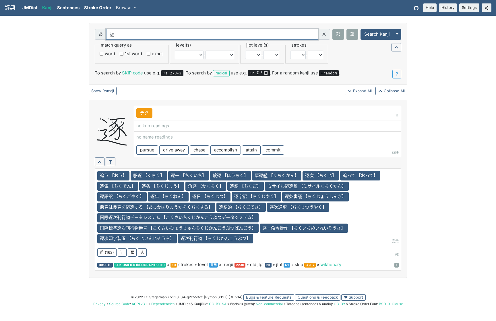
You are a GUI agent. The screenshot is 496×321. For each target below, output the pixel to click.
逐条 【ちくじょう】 (162, 186)
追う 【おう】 (113, 175)
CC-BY (339, 304)
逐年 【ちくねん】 (168, 196)
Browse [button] (124, 7)
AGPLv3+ (139, 304)
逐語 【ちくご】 (245, 186)
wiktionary (330, 264)
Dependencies (163, 304)
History (447, 7)
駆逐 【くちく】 (148, 175)
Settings (469, 7)
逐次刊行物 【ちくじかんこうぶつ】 (216, 238)
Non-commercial (269, 304)
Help (430, 7)
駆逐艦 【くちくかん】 (277, 175)
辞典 (10, 7)
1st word (133, 53)
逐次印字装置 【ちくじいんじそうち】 (137, 238)
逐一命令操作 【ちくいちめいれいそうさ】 (303, 228)
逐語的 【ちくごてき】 (241, 207)
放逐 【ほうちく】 (230, 175)
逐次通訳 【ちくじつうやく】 (298, 207)
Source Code (119, 304)
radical (221, 73)
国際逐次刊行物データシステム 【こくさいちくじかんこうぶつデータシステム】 (178, 217)
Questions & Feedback (318, 297)
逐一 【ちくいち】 (188, 175)
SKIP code (132, 73)
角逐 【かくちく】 (206, 186)
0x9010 (105, 265)
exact (157, 53)
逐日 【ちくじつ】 (210, 196)
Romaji (108, 91)
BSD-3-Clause (391, 304)
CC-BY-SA (217, 304)
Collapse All (394, 91)
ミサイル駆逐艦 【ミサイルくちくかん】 (307, 186)
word (110, 53)
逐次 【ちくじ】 (320, 175)
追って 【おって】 (360, 175)
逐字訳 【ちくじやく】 (256, 196)
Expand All (362, 91)
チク (144, 113)
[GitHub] (416, 8)
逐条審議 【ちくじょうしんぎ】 (315, 196)
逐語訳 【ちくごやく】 (122, 196)
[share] (486, 7)
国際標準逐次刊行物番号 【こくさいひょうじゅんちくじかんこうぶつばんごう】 (178, 228)
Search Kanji (377, 34)
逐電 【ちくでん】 (117, 186)
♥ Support (353, 297)
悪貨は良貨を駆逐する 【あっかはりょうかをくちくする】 (156, 207)
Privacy (99, 304)
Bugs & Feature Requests (269, 297)
